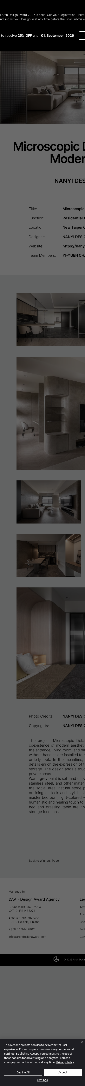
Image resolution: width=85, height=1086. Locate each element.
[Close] (79, 1045)
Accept (62, 1072)
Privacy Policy (65, 1062)
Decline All (23, 1072)
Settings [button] (42, 1080)
